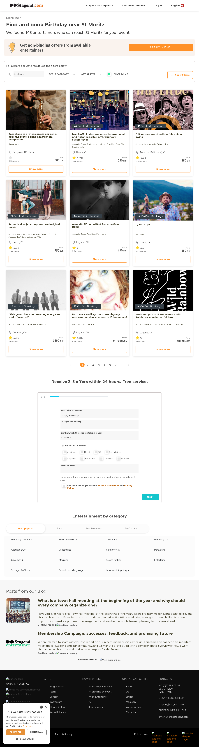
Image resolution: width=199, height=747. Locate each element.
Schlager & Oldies (20, 570)
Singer (129, 696)
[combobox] (41, 707)
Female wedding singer (71, 570)
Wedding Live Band (21, 539)
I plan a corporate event (100, 686)
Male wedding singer (117, 570)
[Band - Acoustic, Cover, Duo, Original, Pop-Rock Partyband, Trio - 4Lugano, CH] (163, 290)
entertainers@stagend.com (174, 716)
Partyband (159, 549)
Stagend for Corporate (99, 5)
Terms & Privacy (64, 734)
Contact (54, 696)
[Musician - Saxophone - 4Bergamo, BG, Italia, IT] (36, 110)
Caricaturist (65, 549)
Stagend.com (57, 686)
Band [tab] (59, 528)
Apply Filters (182, 75)
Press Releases (58, 712)
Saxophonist (113, 549)
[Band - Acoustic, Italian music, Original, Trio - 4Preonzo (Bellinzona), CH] (163, 110)
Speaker (125, 458)
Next (150, 497)
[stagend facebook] (158, 737)
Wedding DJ (161, 539)
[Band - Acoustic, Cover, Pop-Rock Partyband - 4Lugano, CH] (100, 200)
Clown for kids (113, 560)
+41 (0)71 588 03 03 (169, 685)
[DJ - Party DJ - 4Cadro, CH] (163, 200)
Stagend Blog (57, 707)
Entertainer (115, 452)
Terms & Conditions (108, 486)
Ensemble (89, 458)
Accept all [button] (15, 732)
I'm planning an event (99, 691)
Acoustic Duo (18, 549)
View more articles (87, 659)
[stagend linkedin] (187, 736)
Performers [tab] (131, 528)
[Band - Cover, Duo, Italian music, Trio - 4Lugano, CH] (100, 290)
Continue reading (47, 624)
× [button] (45, 707)
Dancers (108, 458)
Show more (36, 169)
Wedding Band (134, 707)
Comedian (131, 712)
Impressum (56, 702)
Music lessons (95, 707)
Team (53, 691)
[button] (26, 739)
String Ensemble (68, 539)
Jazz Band (112, 539)
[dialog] (26, 723)
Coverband (17, 560)
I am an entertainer (133, 5)
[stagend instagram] (173, 737)
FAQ (90, 702)
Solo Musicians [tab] (94, 528)
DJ (99, 452)
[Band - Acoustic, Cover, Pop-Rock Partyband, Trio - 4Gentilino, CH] (36, 290)
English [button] (175, 5)
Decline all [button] (36, 732)
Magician (71, 458)
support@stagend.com (171, 704)
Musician (71, 452)
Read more (28, 726)
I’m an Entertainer (97, 696)
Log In (158, 5)
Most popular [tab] (25, 528)
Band (87, 452)
